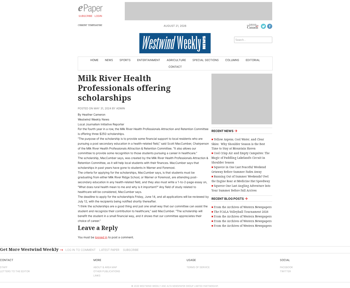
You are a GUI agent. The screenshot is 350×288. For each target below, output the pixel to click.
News (109, 60)
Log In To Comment (80, 249)
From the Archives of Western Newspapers (243, 207)
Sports (125, 60)
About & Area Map (105, 267)
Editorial (253, 60)
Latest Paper (109, 249)
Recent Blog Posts (229, 198)
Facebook (286, 267)
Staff (3, 267)
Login (98, 15)
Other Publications (106, 271)
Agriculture (176, 60)
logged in (101, 237)
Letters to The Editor (15, 271)
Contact (175, 66)
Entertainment (148, 60)
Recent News (224, 131)
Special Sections (205, 60)
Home (94, 60)
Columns (232, 60)
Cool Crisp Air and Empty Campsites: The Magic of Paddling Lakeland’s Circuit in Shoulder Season (240, 158)
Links (96, 275)
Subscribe (85, 15)
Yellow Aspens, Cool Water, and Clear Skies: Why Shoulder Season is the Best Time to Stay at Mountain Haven (238, 144)
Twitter (285, 271)
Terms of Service (198, 267)
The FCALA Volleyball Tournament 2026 (241, 211)
